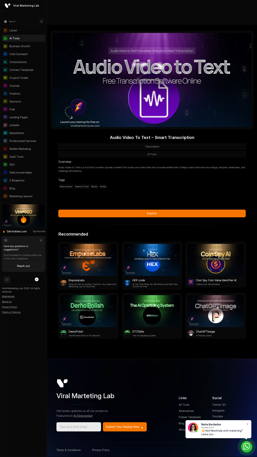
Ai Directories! (83, 416)
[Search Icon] (23, 21)
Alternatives (8, 296)
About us (7, 301)
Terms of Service (11, 312)
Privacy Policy (9, 306)
